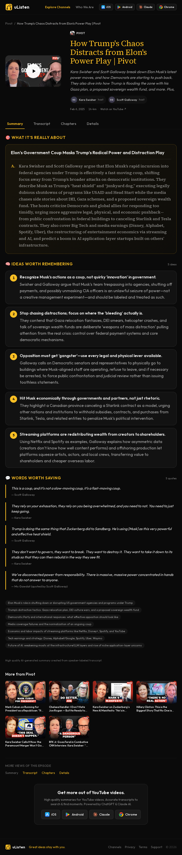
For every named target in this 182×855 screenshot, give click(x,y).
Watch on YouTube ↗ (113, 109)
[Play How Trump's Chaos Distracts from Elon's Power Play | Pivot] (33, 71)
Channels (114, 847)
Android (127, 7)
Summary (15, 123)
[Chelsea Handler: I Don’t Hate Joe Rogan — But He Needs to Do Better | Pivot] (69, 696)
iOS (108, 7)
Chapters (68, 123)
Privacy (130, 847)
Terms (143, 847)
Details (93, 123)
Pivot (8, 23)
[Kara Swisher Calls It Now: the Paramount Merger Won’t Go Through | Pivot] (25, 731)
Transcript (42, 123)
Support (156, 847)
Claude (148, 7)
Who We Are (85, 7)
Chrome (169, 7)
